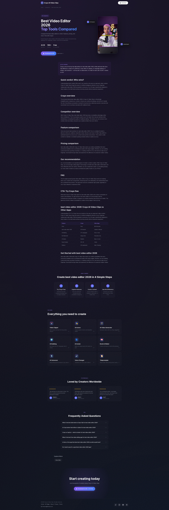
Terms (60, 504)
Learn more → (60, 53)
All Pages (47, 504)
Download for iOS (49, 53)
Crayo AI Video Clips (49, 3)
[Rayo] (126, 505)
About (52, 504)
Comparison (47, 7)
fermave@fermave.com (48, 506)
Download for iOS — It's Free (85, 488)
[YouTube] (123, 505)
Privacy (56, 504)
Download (124, 2)
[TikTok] (115, 505)
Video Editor (58, 460)
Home (42, 7)
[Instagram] (119, 505)
